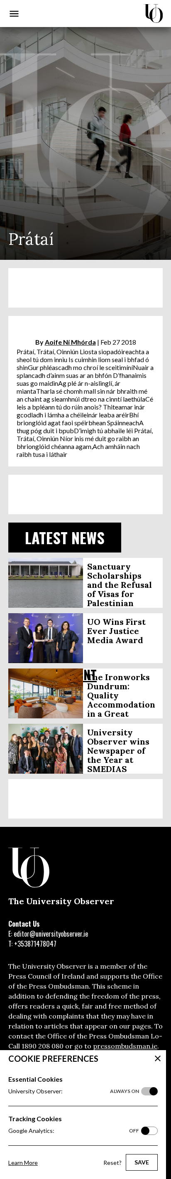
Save (141, 1162)
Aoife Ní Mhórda (70, 342)
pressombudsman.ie (125, 1046)
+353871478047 (35, 944)
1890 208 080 (43, 1046)
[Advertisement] (85, 288)
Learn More (23, 1162)
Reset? (112, 1162)
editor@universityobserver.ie (51, 934)
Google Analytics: (73, 1130)
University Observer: (73, 1091)
